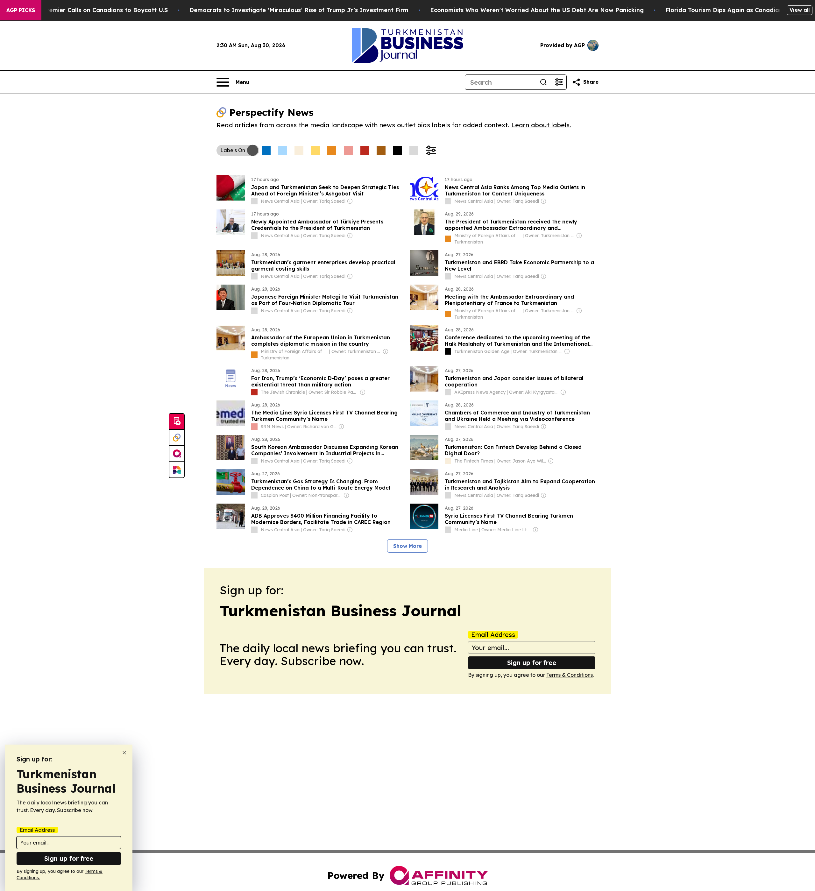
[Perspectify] (176, 438)
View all (800, 10)
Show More (407, 546)
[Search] (543, 82)
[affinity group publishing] (176, 454)
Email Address (493, 635)
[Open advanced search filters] (558, 82)
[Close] (124, 753)
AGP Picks (20, 10)
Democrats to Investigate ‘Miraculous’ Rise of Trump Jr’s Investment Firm (298, 10)
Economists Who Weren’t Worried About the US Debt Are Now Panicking (537, 10)
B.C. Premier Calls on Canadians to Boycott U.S (99, 10)
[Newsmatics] (176, 469)
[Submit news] (176, 422)
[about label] (254, 201)
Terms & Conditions (569, 675)
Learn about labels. (541, 125)
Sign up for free (531, 663)
